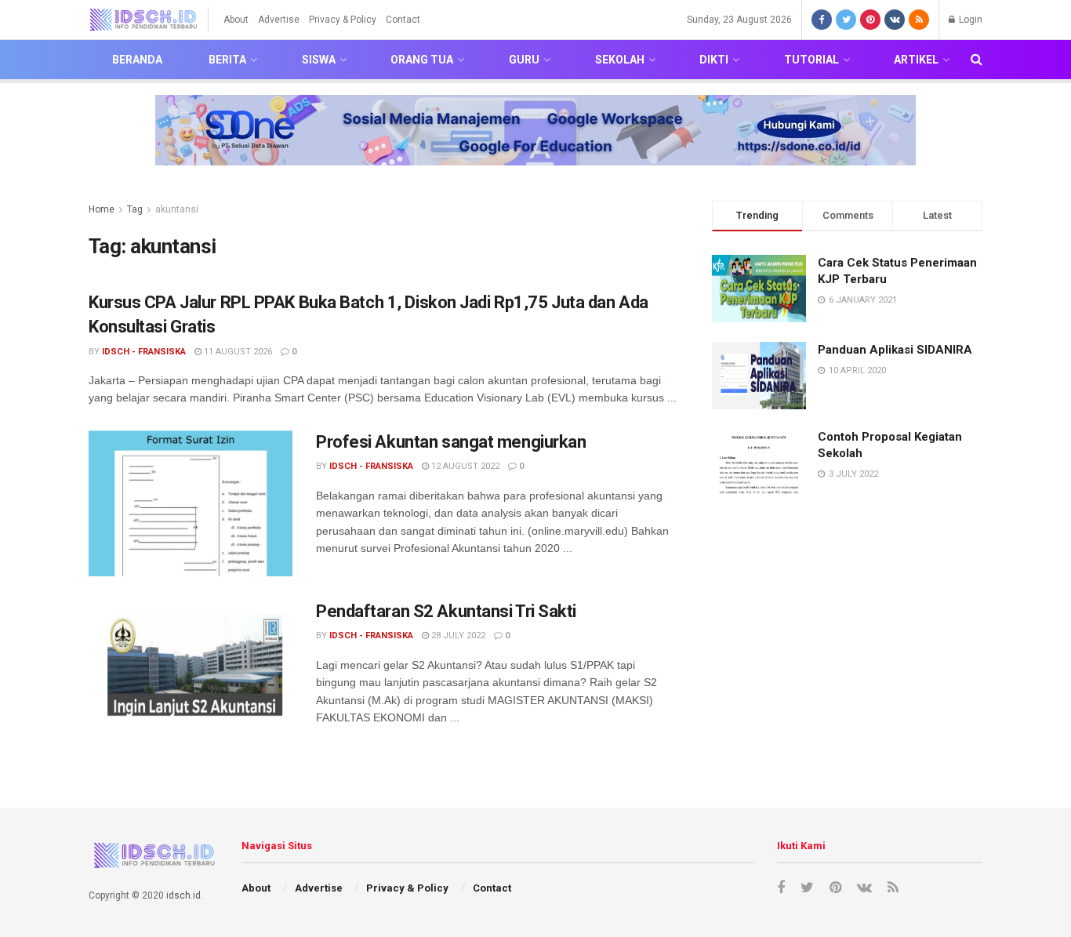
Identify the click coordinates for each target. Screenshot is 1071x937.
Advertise (279, 19)
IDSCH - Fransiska (144, 352)
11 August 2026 (236, 352)
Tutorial (811, 59)
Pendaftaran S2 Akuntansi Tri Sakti (446, 611)
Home (101, 209)
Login (969, 19)
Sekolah (619, 59)
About (236, 19)
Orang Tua (421, 59)
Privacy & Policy (342, 19)
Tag (135, 209)
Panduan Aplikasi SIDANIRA (895, 350)
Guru (524, 59)
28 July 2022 (457, 635)
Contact (403, 19)
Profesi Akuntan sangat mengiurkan (451, 442)
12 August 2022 (464, 466)
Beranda (137, 59)
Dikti (713, 59)
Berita (227, 59)
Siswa (319, 59)
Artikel (916, 59)
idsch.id (183, 895)
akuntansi (176, 209)
